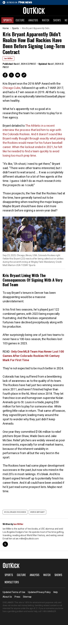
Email (17, 75)
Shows (57, 20)
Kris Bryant (38, 512)
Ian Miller (8, 58)
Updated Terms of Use (14, 592)
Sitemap (27, 596)
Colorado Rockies (15, 512)
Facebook (5, 75)
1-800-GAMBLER (49, 611)
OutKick (34, 10)
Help (55, 592)
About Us (7, 596)
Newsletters (12, 582)
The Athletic (33, 125)
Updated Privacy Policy (39, 592)
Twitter (11, 75)
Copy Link (23, 75)
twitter (5, 544)
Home (6, 28)
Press (17, 596)
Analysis (33, 20)
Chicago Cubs (11, 88)
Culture (20, 20)
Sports (7, 20)
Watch (45, 20)
